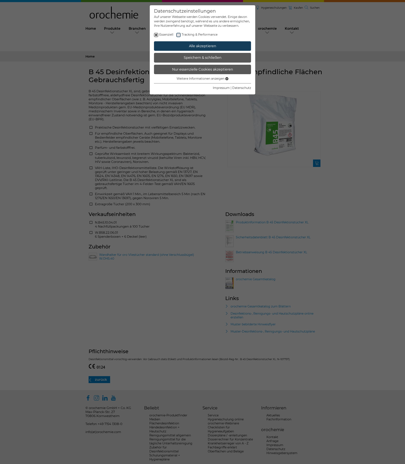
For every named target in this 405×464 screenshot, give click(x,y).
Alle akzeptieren (202, 46)
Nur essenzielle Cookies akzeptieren (202, 69)
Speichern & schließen (202, 58)
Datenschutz (241, 88)
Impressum (221, 88)
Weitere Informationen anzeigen (201, 78)
